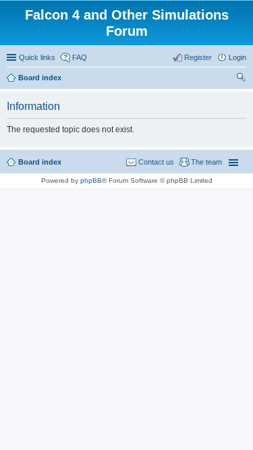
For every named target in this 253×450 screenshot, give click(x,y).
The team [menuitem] (206, 162)
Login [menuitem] (237, 57)
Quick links (37, 57)
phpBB (91, 180)
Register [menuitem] (198, 57)
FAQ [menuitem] (79, 57)
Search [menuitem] (240, 79)
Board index (39, 162)
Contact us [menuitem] (156, 162)
